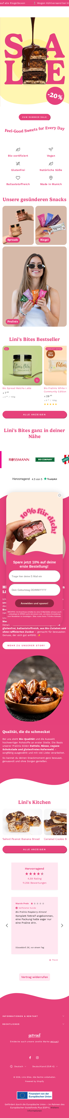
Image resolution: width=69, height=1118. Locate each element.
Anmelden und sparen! (34, 603)
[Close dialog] (59, 495)
